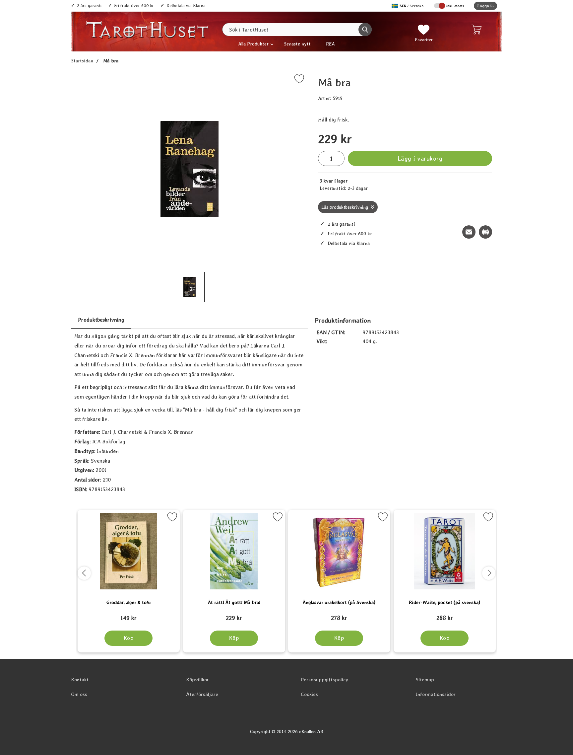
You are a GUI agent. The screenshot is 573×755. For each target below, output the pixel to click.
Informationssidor (436, 694)
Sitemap (425, 680)
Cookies (309, 694)
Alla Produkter (253, 43)
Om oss (79, 694)
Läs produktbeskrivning (344, 207)
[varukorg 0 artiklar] (478, 29)
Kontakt (80, 680)
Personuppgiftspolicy (324, 680)
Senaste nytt (297, 43)
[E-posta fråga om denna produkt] (469, 232)
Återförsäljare (202, 694)
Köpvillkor (197, 680)
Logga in (485, 5)
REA (330, 43)
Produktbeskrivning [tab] (101, 320)
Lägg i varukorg (420, 158)
